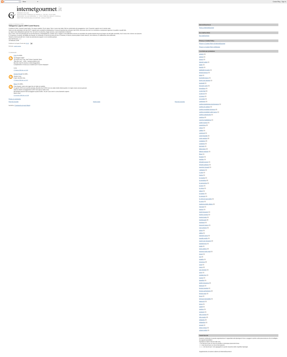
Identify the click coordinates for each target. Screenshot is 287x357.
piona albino (203, 249)
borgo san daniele (204, 80)
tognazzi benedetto (205, 299)
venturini (201, 312)
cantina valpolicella (205, 114)
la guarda (202, 178)
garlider (201, 159)
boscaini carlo (203, 85)
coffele (201, 130)
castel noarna (17, 46)
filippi (200, 154)
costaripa (202, 143)
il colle (201, 172)
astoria (201, 57)
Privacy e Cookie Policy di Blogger (209, 47)
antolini (201, 54)
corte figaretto (203, 136)
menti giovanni (203, 212)
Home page (96, 101)
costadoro (202, 141)
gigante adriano (204, 164)
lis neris (201, 201)
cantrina (201, 117)
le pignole (202, 196)
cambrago (202, 101)
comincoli (202, 133)
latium (201, 191)
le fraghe (201, 193)
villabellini (202, 322)
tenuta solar (202, 293)
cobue (201, 128)
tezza (200, 296)
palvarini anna (203, 235)
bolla (200, 75)
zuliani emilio (203, 330)
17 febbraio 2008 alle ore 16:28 (21, 70)
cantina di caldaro (204, 106)
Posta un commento (15, 99)
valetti (201, 306)
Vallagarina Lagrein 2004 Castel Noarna (24, 26)
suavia (201, 278)
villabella (202, 320)
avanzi (201, 59)
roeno (201, 267)
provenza (202, 262)
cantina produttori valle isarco (208, 112)
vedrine (201, 309)
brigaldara (202, 88)
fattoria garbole (203, 151)
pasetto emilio (203, 238)
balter (201, 64)
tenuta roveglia (203, 288)
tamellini (201, 280)
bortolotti (201, 83)
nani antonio (203, 227)
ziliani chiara (203, 327)
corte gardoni (203, 138)
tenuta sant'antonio (205, 291)
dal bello (201, 146)
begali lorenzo (203, 72)
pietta (200, 246)
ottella (201, 233)
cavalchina (202, 125)
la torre (201, 185)
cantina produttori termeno (207, 109)
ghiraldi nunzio (203, 162)
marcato (201, 206)
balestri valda (203, 62)
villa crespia (202, 314)
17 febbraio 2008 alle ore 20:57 (21, 80)
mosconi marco (203, 225)
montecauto (202, 220)
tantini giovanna (204, 283)
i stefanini (202, 170)
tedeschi (201, 285)
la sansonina (203, 183)
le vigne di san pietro (205, 199)
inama (201, 175)
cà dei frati (202, 91)
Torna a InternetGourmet (206, 27)
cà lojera (201, 96)
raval (200, 264)
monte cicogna (203, 214)
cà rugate (202, 99)
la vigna (201, 188)
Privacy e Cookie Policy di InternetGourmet (212, 43)
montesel (202, 222)
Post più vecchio (180, 101)
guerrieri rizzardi (204, 167)
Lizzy (15, 55)
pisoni (201, 254)
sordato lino (202, 275)
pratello (201, 259)
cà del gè (202, 93)
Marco (15, 84)
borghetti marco (204, 78)
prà (200, 256)
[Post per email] (31, 43)
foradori (201, 157)
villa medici (202, 317)
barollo (201, 67)
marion (201, 209)
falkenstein (202, 149)
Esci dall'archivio (204, 35)
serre (200, 272)
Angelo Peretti (18, 74)
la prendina (202, 180)
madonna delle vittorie (206, 204)
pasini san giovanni (205, 241)
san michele (203, 270)
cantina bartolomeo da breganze (209, 104)
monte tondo (203, 217)
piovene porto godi (205, 251)
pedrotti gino (203, 243)
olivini (201, 230)
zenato (201, 325)
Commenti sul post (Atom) (22, 105)
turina (201, 304)
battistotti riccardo (204, 70)
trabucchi (202, 301)
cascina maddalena (205, 120)
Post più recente (13, 101)
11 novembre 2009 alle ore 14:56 (21, 95)
